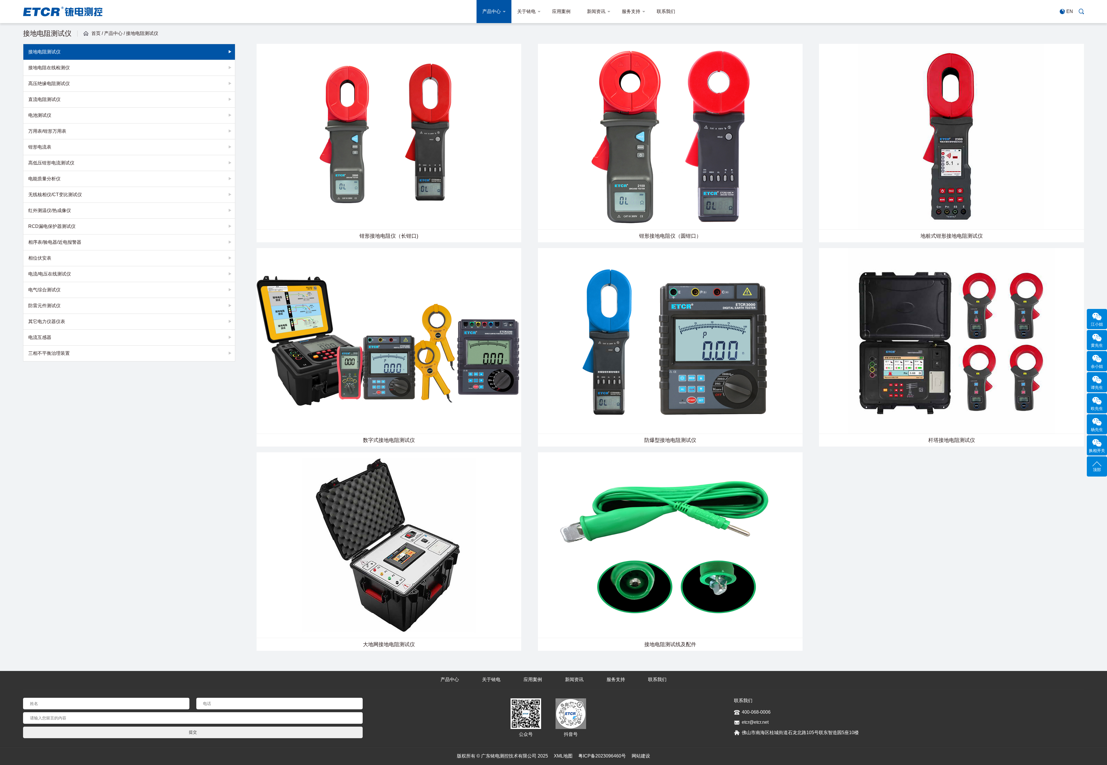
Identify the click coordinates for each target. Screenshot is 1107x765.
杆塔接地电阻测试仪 (951, 440)
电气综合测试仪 (44, 289)
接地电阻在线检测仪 (49, 67)
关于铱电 (526, 11)
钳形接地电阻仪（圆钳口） (670, 236)
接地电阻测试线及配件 (670, 644)
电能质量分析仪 (44, 178)
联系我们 (666, 11)
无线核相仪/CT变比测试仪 (55, 194)
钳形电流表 (39, 147)
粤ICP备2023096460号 (602, 755)
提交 (193, 732)
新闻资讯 (596, 11)
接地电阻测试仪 (142, 33)
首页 (96, 33)
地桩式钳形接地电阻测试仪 (951, 236)
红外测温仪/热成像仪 (49, 210)
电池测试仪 (39, 115)
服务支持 (631, 11)
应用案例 (561, 11)
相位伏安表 (39, 258)
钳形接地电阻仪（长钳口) (388, 236)
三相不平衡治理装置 (49, 353)
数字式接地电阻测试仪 (389, 440)
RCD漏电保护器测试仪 (52, 226)
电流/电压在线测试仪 (49, 273)
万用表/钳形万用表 (47, 131)
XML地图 (563, 755)
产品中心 (491, 11)
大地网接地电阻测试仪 (389, 644)
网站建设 (641, 755)
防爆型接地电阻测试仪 (670, 440)
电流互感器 (39, 337)
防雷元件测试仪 (44, 305)
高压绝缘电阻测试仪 (49, 83)
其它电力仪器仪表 (46, 321)
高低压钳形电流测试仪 (51, 162)
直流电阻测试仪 (44, 99)
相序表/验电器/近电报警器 (54, 242)
